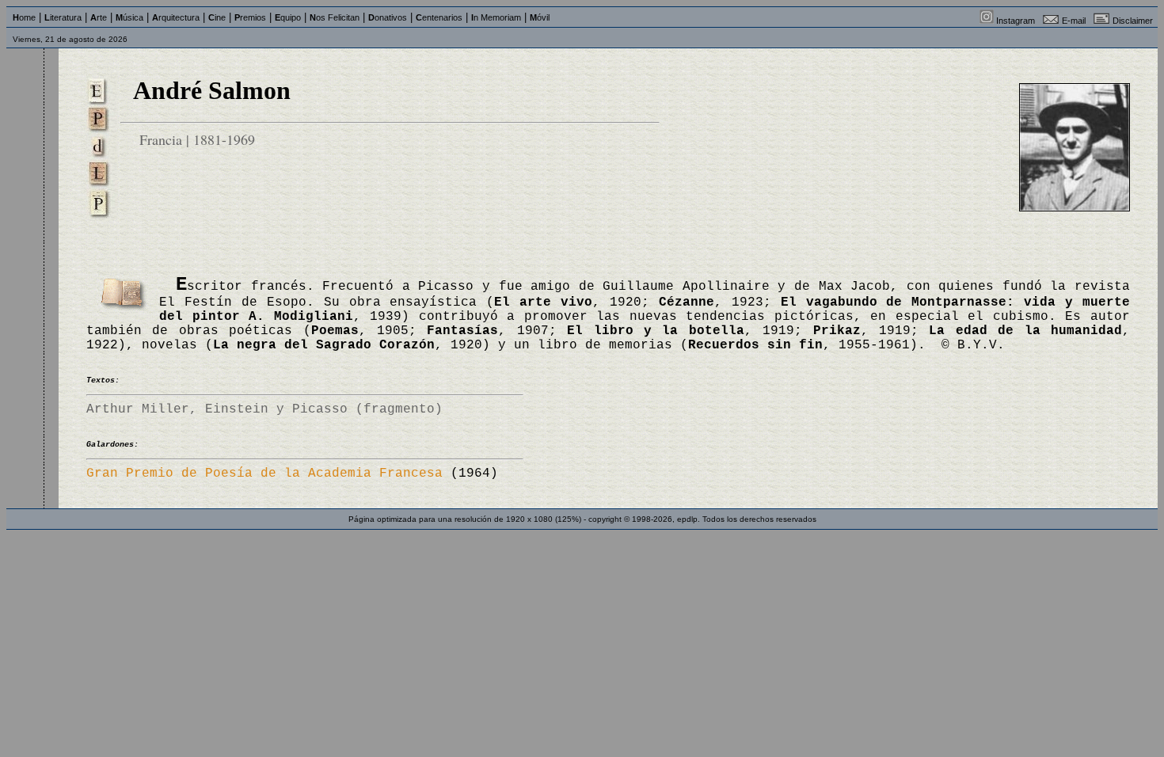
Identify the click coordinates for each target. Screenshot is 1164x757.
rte (98, 17)
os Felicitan (334, 17)
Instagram (1015, 20)
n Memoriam (496, 17)
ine (217, 17)
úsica (129, 17)
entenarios (439, 17)
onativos (387, 17)
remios (250, 17)
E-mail (1074, 20)
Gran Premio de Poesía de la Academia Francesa (264, 473)
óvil (540, 17)
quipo (288, 17)
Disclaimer (1133, 20)
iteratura (63, 17)
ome (24, 17)
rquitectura (176, 17)
